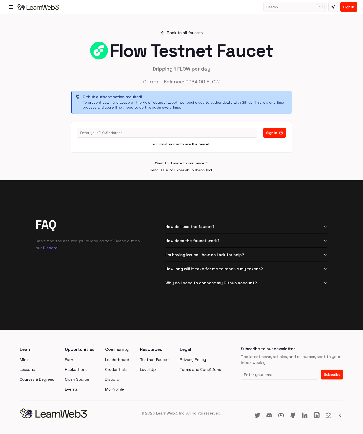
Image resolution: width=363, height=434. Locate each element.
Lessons (27, 369)
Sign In (348, 7)
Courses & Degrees (37, 379)
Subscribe (332, 374)
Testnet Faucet (154, 359)
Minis (24, 359)
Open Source (77, 379)
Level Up (148, 369)
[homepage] (74, 413)
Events (71, 389)
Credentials (116, 369)
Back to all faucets (185, 32)
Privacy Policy (193, 359)
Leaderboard (117, 359)
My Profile (114, 389)
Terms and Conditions (200, 369)
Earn (69, 359)
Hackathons (76, 369)
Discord (50, 247)
